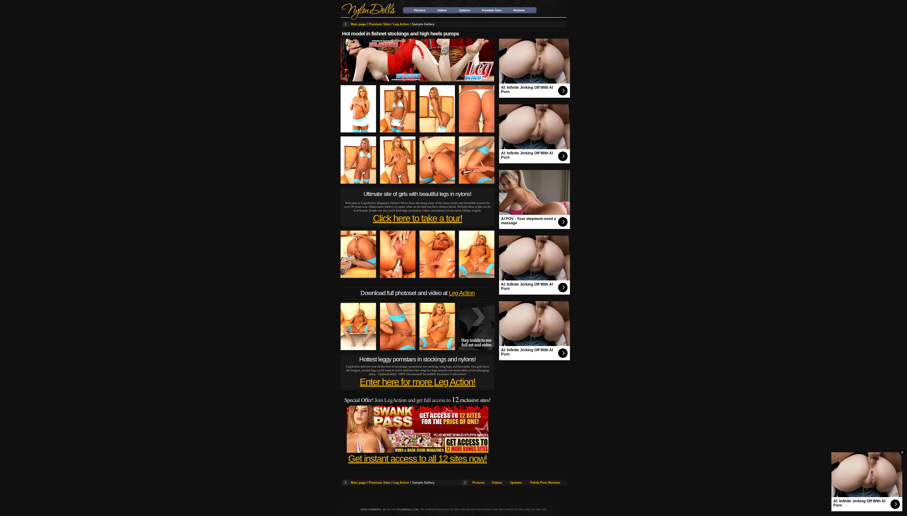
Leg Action (401, 24)
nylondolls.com (408, 509)
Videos (442, 10)
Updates (464, 10)
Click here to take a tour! (417, 218)
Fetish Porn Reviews (545, 482)
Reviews (519, 10)
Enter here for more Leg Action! (417, 382)
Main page (358, 24)
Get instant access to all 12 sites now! (417, 458)
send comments (371, 509)
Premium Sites (492, 10)
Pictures (419, 10)
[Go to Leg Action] (417, 81)
